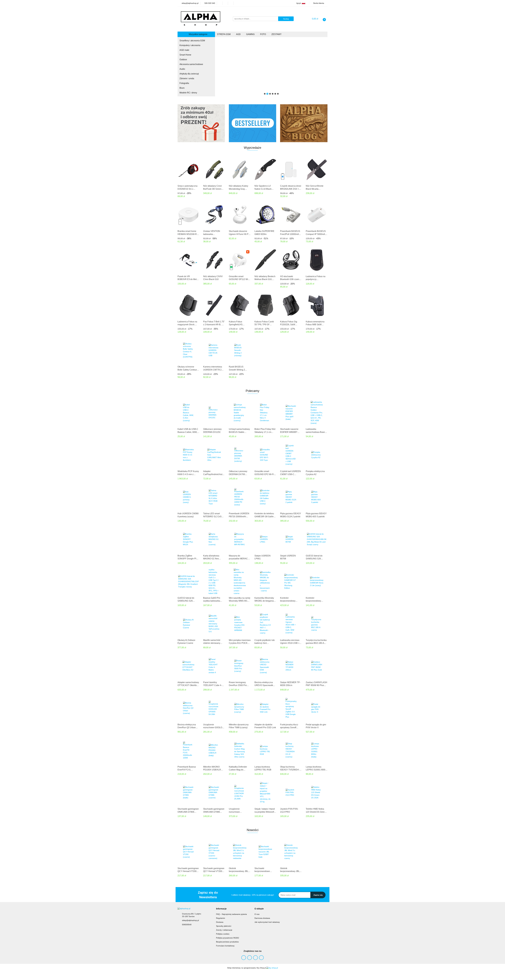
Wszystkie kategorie (197, 34)
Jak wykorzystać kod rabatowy (267, 922)
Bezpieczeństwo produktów (227, 942)
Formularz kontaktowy (225, 946)
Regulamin (220, 918)
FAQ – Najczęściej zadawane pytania (231, 914)
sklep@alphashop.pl (190, 920)
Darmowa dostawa (262, 918)
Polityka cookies (222, 934)
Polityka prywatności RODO (227, 938)
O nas (256, 914)
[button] (221, 908)
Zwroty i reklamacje (224, 930)
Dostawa (219, 922)
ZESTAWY (276, 34)
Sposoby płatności (223, 926)
